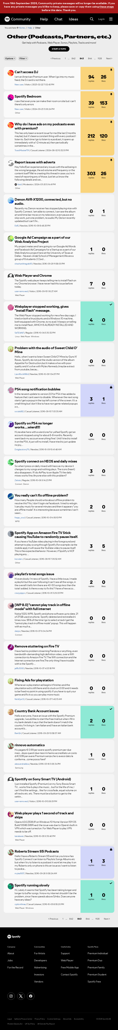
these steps (106, 6)
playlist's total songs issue (34, 574)
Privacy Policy (40, 1019)
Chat (58, 19)
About (10, 953)
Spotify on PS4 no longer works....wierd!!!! (34, 425)
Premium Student (97, 974)
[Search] (91, 19)
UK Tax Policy (30, 1024)
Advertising (40, 967)
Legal (9, 1019)
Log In (101, 19)
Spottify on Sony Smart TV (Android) (43, 779)
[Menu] (110, 19)
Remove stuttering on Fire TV (37, 646)
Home (22, 27)
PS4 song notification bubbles (38, 389)
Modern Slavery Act (14, 1024)
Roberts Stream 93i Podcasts (37, 851)
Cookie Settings (54, 1019)
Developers (40, 960)
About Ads (67, 1019)
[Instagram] (11, 996)
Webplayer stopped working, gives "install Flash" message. (42, 308)
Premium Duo (95, 960)
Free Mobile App (70, 967)
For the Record (15, 967)
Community (21, 19)
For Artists (39, 953)
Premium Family (96, 967)
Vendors (38, 981)
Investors (39, 974)
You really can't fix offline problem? (41, 495)
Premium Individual (98, 953)
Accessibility (79, 1019)
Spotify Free (94, 981)
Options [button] (9, 58)
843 (82, 58)
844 (90, 58)
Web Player (67, 960)
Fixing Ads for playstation (34, 680)
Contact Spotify (69, 974)
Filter (22, 58)
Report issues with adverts (35, 162)
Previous (56, 58)
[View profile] (11, 73)
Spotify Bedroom (28, 96)
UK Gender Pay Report (46, 1024)
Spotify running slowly (32, 885)
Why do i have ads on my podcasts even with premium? (45, 126)
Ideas (73, 19)
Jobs (10, 960)
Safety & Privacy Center (23, 1019)
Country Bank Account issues (37, 711)
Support (65, 953)
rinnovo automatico (30, 745)
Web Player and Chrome (33, 275)
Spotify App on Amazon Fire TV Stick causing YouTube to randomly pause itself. (46, 535)
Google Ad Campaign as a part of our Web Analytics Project (42, 239)
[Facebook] (30, 996)
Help (44, 19)
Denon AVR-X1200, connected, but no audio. (43, 201)
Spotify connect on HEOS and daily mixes (46, 461)
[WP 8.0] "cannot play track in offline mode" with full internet (42, 607)
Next (108, 58)
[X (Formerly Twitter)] (21, 996)
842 (73, 58)
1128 (100, 58)
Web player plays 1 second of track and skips (44, 815)
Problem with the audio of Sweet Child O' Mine (46, 350)
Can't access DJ (26, 72)
